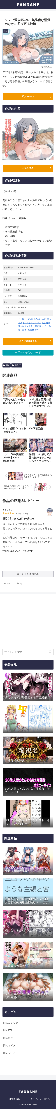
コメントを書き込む (28, 574)
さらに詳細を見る (28, 341)
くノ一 (45, 326)
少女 (39, 322)
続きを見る (28, 168)
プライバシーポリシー (41, 1099)
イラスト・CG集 (25, 319)
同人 (8, 365)
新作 (37, 330)
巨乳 (36, 319)
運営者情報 (14, 1099)
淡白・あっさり (30, 322)
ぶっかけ (42, 319)
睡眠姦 (38, 326)
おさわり (46, 322)
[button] (50, 652)
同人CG (18, 365)
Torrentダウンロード (29, 352)
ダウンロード (28, 96)
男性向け (22, 326)
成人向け (31, 326)
